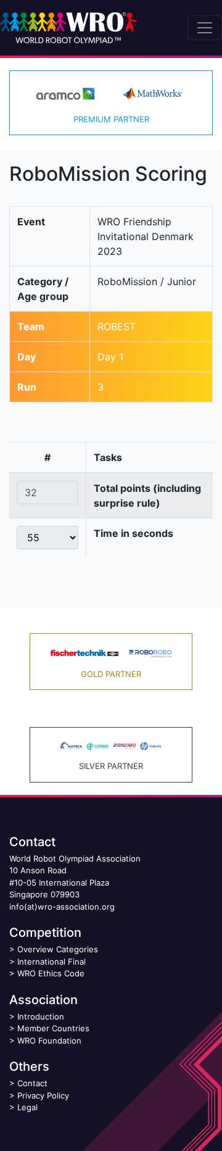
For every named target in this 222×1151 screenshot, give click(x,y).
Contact (32, 1083)
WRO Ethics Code (50, 973)
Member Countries (53, 1028)
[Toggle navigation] (204, 27)
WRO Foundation (49, 1040)
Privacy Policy (43, 1095)
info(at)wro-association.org (62, 907)
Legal (27, 1107)
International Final (51, 961)
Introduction (40, 1016)
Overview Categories (57, 949)
